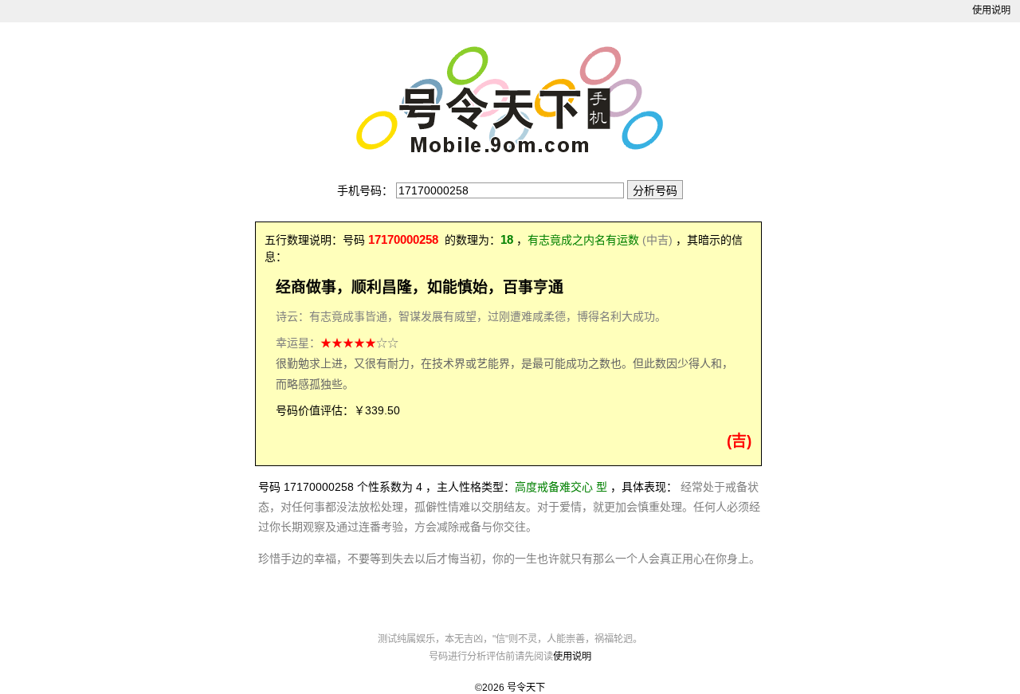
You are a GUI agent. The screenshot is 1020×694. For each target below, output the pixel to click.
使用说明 (991, 10)
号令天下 (526, 687)
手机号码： (365, 190)
